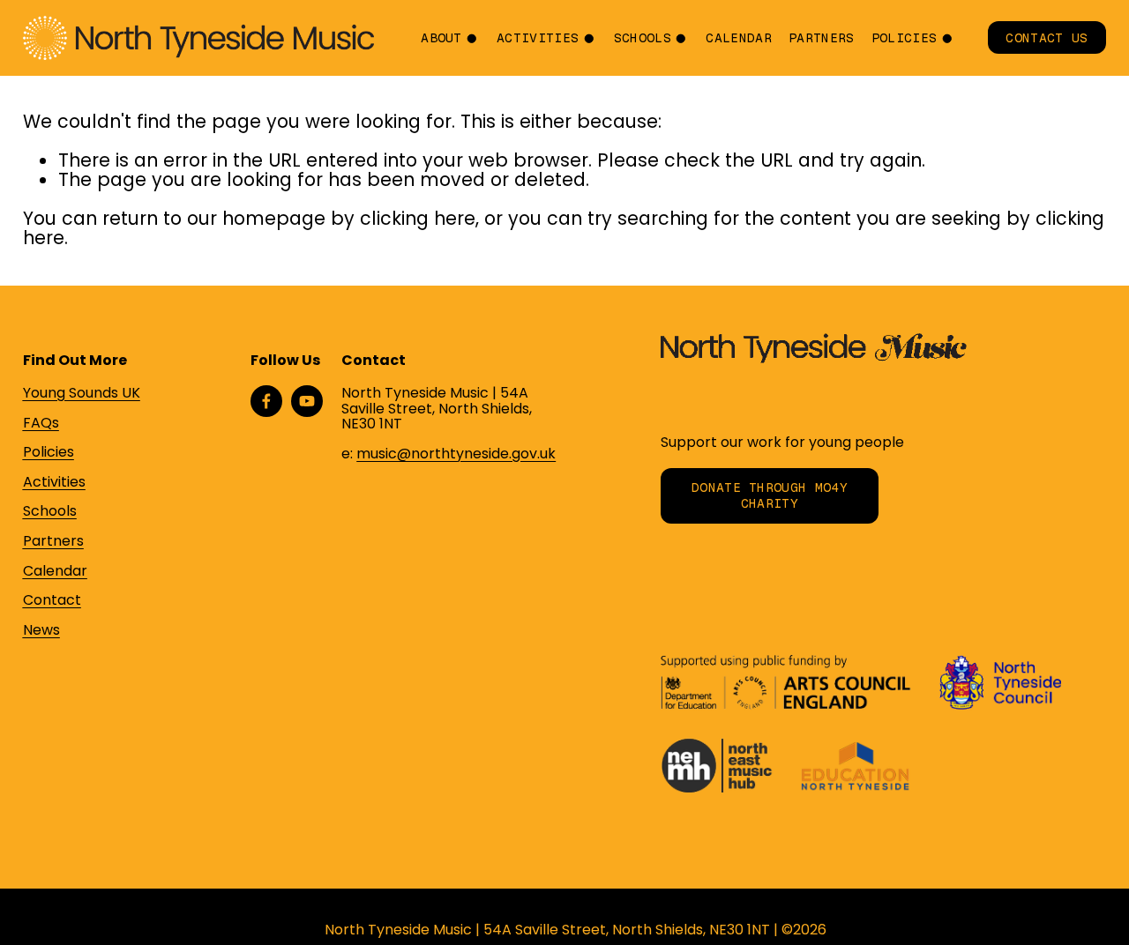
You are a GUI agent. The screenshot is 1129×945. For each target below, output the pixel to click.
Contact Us (1047, 38)
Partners (822, 38)
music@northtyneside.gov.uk (456, 454)
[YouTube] (307, 401)
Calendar (739, 38)
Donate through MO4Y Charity (770, 495)
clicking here (417, 218)
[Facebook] (266, 401)
